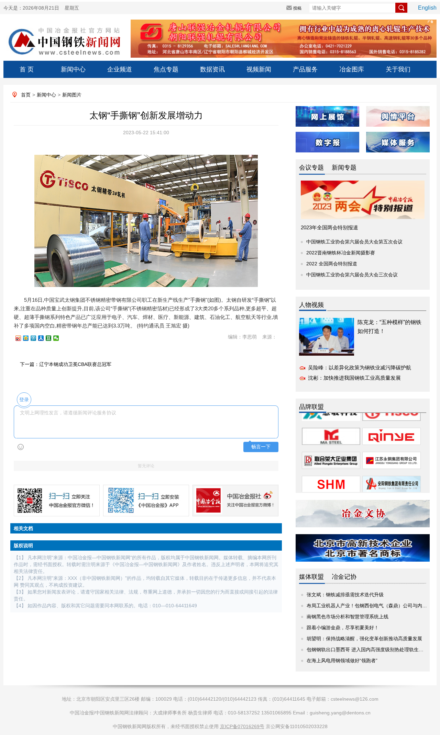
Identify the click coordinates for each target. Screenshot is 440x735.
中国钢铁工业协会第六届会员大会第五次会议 (354, 241)
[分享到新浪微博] (21, 338)
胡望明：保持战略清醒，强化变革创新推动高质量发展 (364, 638)
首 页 (27, 69)
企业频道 (119, 69)
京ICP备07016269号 (242, 726)
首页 (26, 94)
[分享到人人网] (44, 338)
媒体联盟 (311, 576)
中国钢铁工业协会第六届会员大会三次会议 (352, 274)
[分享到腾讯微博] (36, 338)
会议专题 (311, 167)
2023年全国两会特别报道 (329, 227)
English (427, 8)
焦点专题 (166, 69)
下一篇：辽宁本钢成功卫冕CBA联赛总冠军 (65, 364)
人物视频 (311, 304)
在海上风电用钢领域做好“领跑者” (342, 660)
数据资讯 (212, 69)
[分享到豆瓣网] (51, 338)
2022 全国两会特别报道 (331, 263)
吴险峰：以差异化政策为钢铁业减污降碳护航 (359, 367)
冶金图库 (351, 69)
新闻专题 (344, 167)
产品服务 (305, 69)
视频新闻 (258, 69)
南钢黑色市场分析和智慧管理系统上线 (347, 616)
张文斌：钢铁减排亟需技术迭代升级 (345, 594)
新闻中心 (73, 69)
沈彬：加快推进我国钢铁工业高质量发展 (354, 378)
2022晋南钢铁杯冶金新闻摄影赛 (340, 252)
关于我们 (398, 69)
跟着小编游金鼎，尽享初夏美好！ (343, 627)
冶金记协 (344, 576)
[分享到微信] (59, 338)
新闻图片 (71, 94)
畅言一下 (261, 446)
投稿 (297, 8)
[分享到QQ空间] (29, 338)
